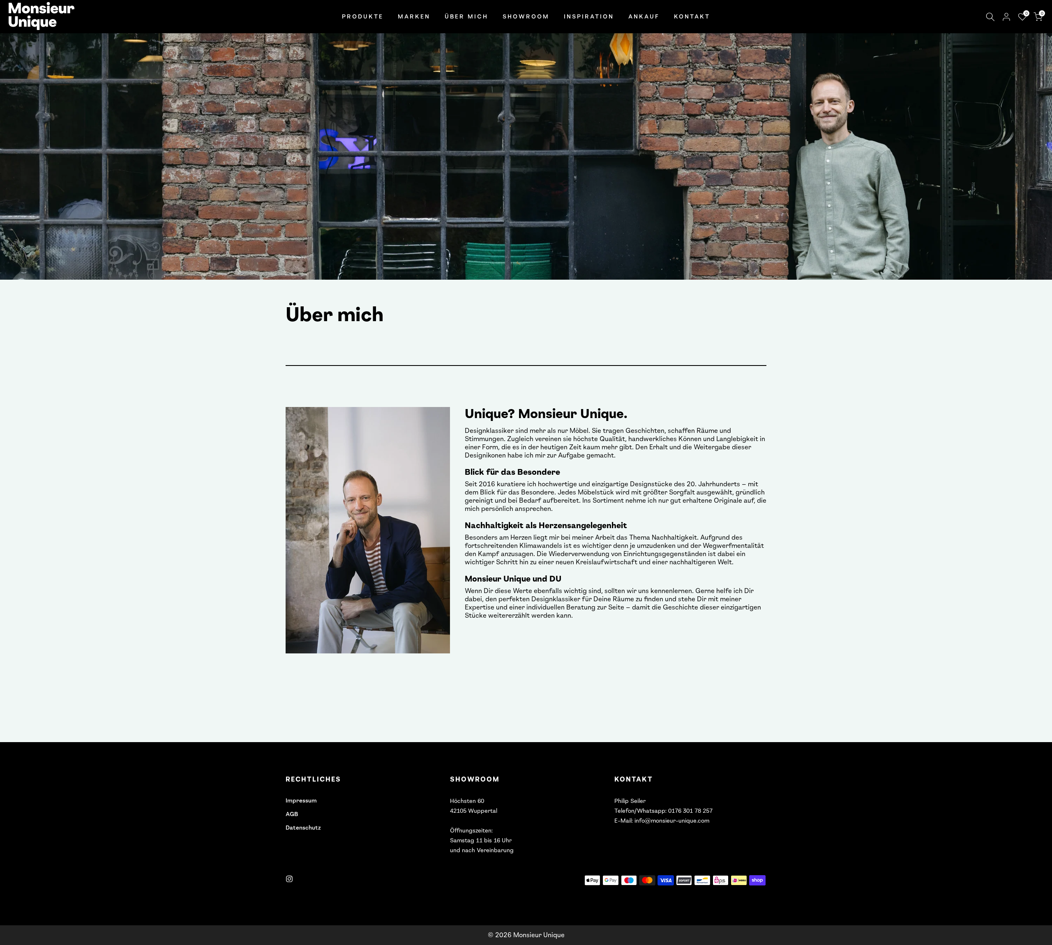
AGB (292, 814)
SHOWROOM (526, 16)
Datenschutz (303, 827)
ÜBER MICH (466, 16)
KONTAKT (692, 16)
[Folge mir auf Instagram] (289, 879)
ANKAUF (644, 16)
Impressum (301, 800)
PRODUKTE (362, 16)
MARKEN (414, 16)
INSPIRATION (589, 16)
